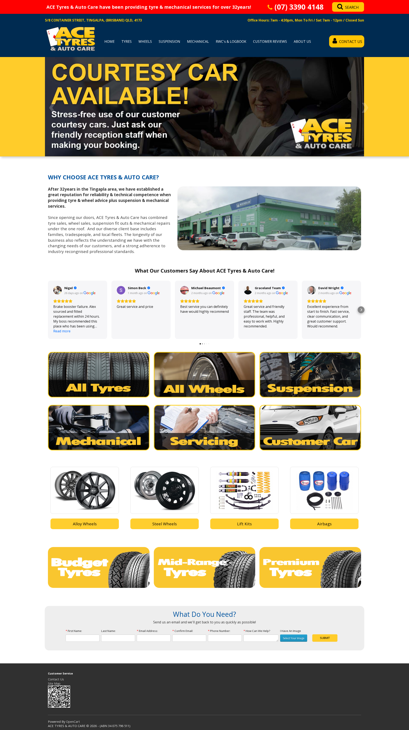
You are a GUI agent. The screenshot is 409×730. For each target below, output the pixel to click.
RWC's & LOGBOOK (231, 41)
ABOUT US (302, 41)
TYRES (126, 41)
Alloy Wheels (85, 523)
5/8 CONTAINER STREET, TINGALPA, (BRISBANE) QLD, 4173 (93, 20)
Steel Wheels (164, 523)
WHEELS (145, 41)
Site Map (54, 683)
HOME (109, 41)
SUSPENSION (169, 41)
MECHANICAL (198, 41)
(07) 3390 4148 (299, 7)
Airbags (324, 523)
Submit (325, 638)
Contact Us (56, 679)
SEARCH (352, 7)
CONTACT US (350, 41)
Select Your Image (293, 638)
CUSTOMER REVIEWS (270, 41)
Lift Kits (244, 523)
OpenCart (73, 721)
